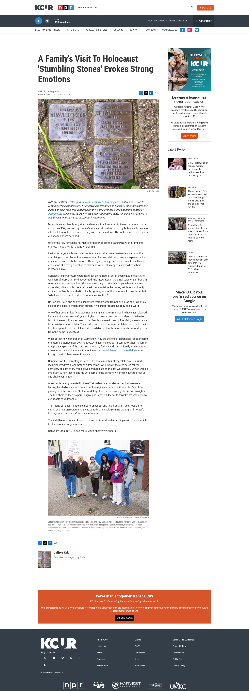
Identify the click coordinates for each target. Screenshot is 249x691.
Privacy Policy (179, 666)
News (57, 30)
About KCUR (102, 640)
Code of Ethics (179, 646)
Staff (137, 646)
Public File (177, 659)
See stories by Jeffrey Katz (69, 557)
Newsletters (102, 666)
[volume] (47, 21)
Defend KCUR (124, 617)
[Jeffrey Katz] (44, 559)
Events (138, 640)
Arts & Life (73, 30)
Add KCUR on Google (189, 319)
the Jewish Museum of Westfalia (116, 350)
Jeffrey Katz (53, 91)
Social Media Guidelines (183, 640)
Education (193, 187)
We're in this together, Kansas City (124, 596)
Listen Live (101, 646)
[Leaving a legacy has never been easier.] (189, 69)
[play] (38, 21)
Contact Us (140, 653)
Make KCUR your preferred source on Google (189, 296)
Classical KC (169, 30)
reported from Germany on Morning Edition (98, 202)
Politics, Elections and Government (196, 219)
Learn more (189, 135)
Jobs (137, 659)
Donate (206, 7)
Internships (140, 666)
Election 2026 (43, 30)
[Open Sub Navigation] (62, 30)
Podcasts (101, 659)
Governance (178, 653)
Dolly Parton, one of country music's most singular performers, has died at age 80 (198, 169)
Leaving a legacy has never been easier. (189, 99)
